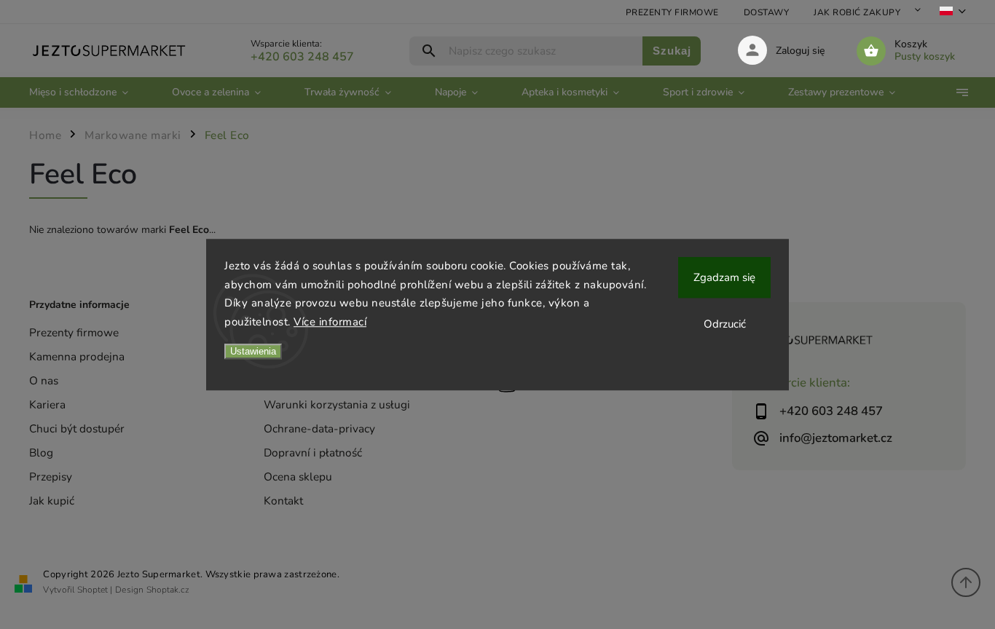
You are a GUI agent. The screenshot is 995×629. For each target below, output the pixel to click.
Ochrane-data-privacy (319, 428)
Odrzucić (725, 324)
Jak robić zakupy (857, 12)
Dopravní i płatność (313, 452)
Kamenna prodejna (77, 356)
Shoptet (92, 590)
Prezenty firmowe (672, 12)
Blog (41, 452)
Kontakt (283, 500)
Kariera (47, 404)
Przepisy (50, 476)
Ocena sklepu (298, 476)
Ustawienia (253, 351)
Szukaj (672, 50)
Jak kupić (51, 500)
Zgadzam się (724, 277)
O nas (43, 380)
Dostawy (767, 12)
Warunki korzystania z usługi (337, 404)
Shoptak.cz (167, 590)
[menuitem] (89, 92)
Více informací (330, 321)
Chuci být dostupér (77, 428)
